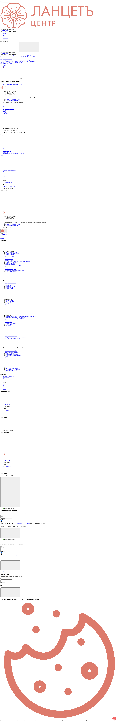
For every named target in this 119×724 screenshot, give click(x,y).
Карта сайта (5, 113)
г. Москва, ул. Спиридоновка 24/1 (10, 186)
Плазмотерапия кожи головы (11, 371)
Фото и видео (6, 377)
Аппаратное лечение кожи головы (12, 369)
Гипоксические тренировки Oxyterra (13, 355)
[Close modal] (10, 482)
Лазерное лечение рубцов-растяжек (12, 267)
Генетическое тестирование (11, 351)
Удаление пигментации (10, 266)
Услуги (4, 33)
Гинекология (5, 152)
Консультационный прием (11, 252)
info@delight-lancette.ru (7, 182)
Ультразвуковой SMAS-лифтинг (12, 256)
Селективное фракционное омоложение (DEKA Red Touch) (18, 261)
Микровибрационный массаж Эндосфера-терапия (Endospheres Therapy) (20, 316)
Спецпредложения (7, 36)
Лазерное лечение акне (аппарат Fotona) (13, 265)
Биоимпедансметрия (9, 353)
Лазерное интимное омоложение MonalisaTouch (15, 337)
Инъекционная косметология (9, 148)
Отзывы (4, 110)
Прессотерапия (8, 322)
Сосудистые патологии (10, 264)
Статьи (4, 112)
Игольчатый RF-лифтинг (10, 257)
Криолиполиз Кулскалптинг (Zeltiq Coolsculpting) (15, 317)
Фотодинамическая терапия (11, 271)
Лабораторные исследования (11, 352)
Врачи (4, 111)
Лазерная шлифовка (9, 260)
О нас (4, 384)
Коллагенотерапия (9, 289)
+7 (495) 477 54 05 (4, 30)
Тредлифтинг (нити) (9, 324)
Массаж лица (8, 302)
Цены (4, 35)
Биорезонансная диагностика (11, 354)
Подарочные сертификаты (8, 109)
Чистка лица (8, 304)
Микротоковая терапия (10, 263)
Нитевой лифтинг (9, 288)
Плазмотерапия (8, 285)
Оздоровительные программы (11, 350)
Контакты (5, 39)
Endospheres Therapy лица (10, 269)
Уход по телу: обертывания (11, 320)
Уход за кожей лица (9, 301)
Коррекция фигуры (7, 151)
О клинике (5, 38)
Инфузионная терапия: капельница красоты (12, 84)
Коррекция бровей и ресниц (11, 305)
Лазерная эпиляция (9, 254)
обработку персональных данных (23, 523)
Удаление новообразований (11, 262)
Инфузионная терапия (10, 357)
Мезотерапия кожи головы (11, 370)
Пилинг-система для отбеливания (12, 338)
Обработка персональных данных (12, 99)
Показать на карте (21, 132)
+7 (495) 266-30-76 (7, 404)
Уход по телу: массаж (9, 319)
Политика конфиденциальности (12, 100)
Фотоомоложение (9, 259)
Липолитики (8, 325)
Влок (6, 356)
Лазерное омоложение (10, 255)
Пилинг (7, 303)
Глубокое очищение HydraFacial (12, 253)
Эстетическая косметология (9, 149)
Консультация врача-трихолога (11, 368)
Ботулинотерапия (9, 287)
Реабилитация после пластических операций (14, 270)
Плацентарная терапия (10, 286)
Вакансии (5, 385)
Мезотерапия (8, 284)
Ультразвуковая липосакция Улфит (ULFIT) (14, 318)
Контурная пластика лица (10, 283)
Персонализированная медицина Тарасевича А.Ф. (13, 153)
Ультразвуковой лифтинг (10, 323)
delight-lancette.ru (67, 720)
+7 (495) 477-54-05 (7, 175)
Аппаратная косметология (8, 147)
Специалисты (6, 34)
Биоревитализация (9, 281)
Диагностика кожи (9, 300)
